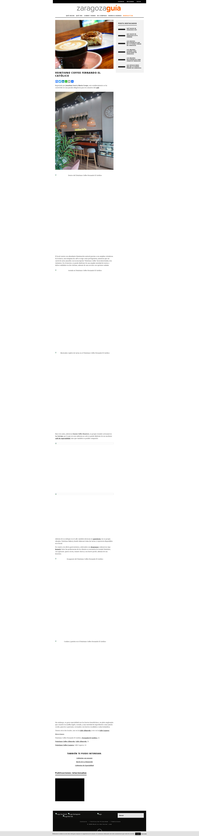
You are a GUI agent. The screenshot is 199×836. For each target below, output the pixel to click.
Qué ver (79, 15)
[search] (141, 815)
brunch (58, 549)
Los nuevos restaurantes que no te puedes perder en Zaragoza (134, 43)
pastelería (97, 539)
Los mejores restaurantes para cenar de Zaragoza (134, 59)
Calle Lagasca (104, 730)
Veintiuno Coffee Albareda (65, 741)
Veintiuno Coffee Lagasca (64, 745)
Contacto (83, 821)
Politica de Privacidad (99, 821)
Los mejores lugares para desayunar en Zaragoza (132, 52)
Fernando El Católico (89, 738)
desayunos (94, 547)
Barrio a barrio (115, 15)
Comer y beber (90, 15)
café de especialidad (62, 438)
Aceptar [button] (138, 834)
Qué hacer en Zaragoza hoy (132, 29)
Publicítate (116, 821)
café (97, 88)
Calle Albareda (85, 730)
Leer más (144, 834)
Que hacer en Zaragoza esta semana (132, 35)
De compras (102, 15)
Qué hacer (70, 15)
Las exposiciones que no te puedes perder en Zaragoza (134, 66)
